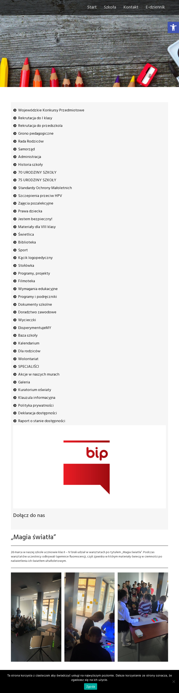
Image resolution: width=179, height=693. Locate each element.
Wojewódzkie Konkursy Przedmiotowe (51, 110)
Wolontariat (28, 359)
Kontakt (130, 7)
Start (92, 7)
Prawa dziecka (30, 211)
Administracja (29, 157)
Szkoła (110, 7)
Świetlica (26, 235)
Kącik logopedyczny (35, 258)
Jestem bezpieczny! (35, 219)
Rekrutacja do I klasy (35, 118)
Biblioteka (27, 242)
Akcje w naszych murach (38, 374)
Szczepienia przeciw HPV (40, 196)
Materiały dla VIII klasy (37, 227)
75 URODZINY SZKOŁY (37, 180)
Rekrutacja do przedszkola (40, 126)
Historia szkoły (30, 165)
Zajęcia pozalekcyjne (35, 203)
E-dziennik (155, 7)
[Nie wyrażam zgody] (173, 681)
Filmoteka (26, 281)
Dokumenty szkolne (35, 305)
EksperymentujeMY (34, 328)
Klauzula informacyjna (36, 398)
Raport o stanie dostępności (41, 421)
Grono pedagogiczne (35, 134)
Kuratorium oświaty (34, 390)
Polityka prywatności (36, 406)
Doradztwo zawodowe (37, 312)
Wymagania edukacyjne (38, 289)
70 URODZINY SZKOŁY (37, 172)
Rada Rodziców (31, 141)
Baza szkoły (28, 335)
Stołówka (26, 266)
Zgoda (90, 686)
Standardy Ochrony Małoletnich (45, 188)
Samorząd (26, 149)
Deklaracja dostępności (37, 413)
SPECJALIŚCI (28, 367)
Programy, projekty (34, 273)
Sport (23, 250)
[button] (173, 27)
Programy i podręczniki (37, 297)
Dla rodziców (29, 351)
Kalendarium (28, 343)
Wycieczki (27, 320)
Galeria (24, 382)
